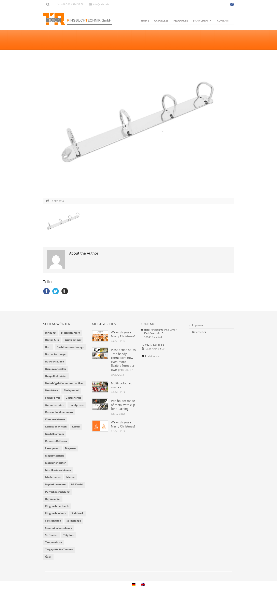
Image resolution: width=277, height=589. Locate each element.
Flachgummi (71, 390)
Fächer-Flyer (52, 397)
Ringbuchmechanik (57, 506)
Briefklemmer (72, 340)
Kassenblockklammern (59, 412)
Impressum (198, 325)
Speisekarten (53, 520)
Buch (48, 347)
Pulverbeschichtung (57, 492)
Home (145, 20)
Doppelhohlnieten (56, 376)
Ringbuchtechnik (55, 513)
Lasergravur (52, 448)
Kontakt (223, 20)
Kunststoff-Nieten (56, 441)
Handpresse (77, 405)
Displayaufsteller (55, 369)
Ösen (48, 557)
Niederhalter (53, 477)
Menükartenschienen (58, 470)
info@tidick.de (101, 4)
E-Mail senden (153, 356)
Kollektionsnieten (56, 426)
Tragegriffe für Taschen (59, 549)
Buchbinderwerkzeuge (70, 347)
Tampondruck (53, 542)
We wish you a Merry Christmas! (123, 334)
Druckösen (51, 390)
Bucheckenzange (55, 354)
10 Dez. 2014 (57, 201)
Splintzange (74, 520)
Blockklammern (70, 332)
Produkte (180, 20)
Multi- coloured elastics (121, 385)
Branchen (200, 20)
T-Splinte (68, 535)
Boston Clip (52, 340)
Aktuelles (161, 20)
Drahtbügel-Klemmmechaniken (64, 383)
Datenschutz (199, 332)
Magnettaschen (54, 455)
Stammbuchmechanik (58, 528)
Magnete (70, 448)
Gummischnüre (54, 405)
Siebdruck (77, 513)
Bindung (50, 332)
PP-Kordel (77, 484)
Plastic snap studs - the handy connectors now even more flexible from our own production (123, 360)
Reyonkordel (52, 499)
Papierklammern (55, 484)
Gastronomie (73, 397)
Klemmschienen (55, 419)
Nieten (70, 477)
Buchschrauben (54, 361)
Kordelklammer (54, 434)
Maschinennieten (55, 462)
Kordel (76, 426)
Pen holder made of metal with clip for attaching (123, 405)
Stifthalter (51, 535)
